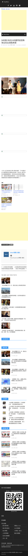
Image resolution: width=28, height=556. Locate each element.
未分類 (11, 244)
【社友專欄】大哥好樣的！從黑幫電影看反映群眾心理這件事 (18, 371)
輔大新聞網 (17, 533)
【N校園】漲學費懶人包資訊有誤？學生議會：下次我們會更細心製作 (17, 413)
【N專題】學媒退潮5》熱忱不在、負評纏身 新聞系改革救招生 (19, 389)
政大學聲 (5, 530)
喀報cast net (17, 525)
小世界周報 (5, 533)
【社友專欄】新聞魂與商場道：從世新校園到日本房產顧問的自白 (18, 361)
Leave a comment (22, 45)
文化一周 (5, 538)
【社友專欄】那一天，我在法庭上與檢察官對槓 (13, 285)
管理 (2, 516)
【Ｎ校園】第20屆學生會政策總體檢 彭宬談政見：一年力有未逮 (17, 408)
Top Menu (6, 2)
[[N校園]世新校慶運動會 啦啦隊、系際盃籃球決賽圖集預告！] (6, 200)
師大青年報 (5, 525)
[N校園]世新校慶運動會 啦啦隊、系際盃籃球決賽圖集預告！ (6, 205)
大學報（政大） (18, 530)
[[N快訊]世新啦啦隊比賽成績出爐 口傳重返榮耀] (18, 187)
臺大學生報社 (6, 528)
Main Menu (6, 34)
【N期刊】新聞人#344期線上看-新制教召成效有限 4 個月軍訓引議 (18, 463)
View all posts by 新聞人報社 (17, 258)
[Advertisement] (14, 20)
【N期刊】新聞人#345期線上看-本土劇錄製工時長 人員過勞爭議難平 (18, 453)
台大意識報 (17, 528)
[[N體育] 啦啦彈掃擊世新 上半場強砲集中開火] (6, 187)
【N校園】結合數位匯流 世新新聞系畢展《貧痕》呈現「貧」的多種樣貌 (13, 331)
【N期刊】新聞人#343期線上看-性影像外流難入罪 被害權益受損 (18, 473)
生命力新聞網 (6, 535)
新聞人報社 (12, 45)
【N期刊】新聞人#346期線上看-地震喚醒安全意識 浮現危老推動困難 (18, 443)
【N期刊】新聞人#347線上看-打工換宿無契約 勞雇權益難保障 (18, 433)
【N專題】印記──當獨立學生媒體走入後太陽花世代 (18, 379)
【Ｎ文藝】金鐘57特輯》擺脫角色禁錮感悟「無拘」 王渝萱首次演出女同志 (13, 319)
